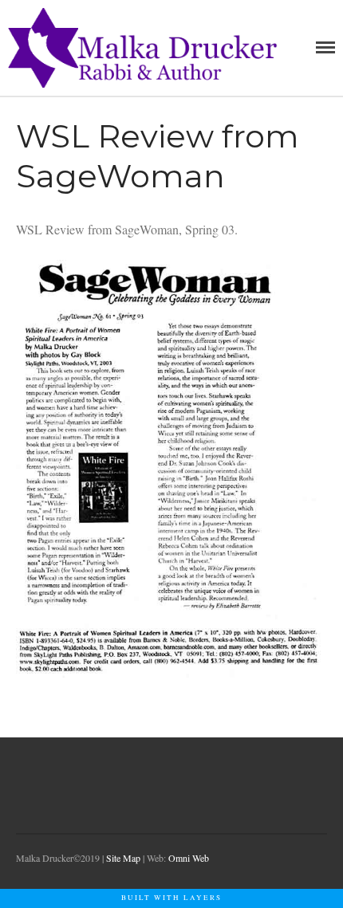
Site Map (123, 857)
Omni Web (188, 857)
